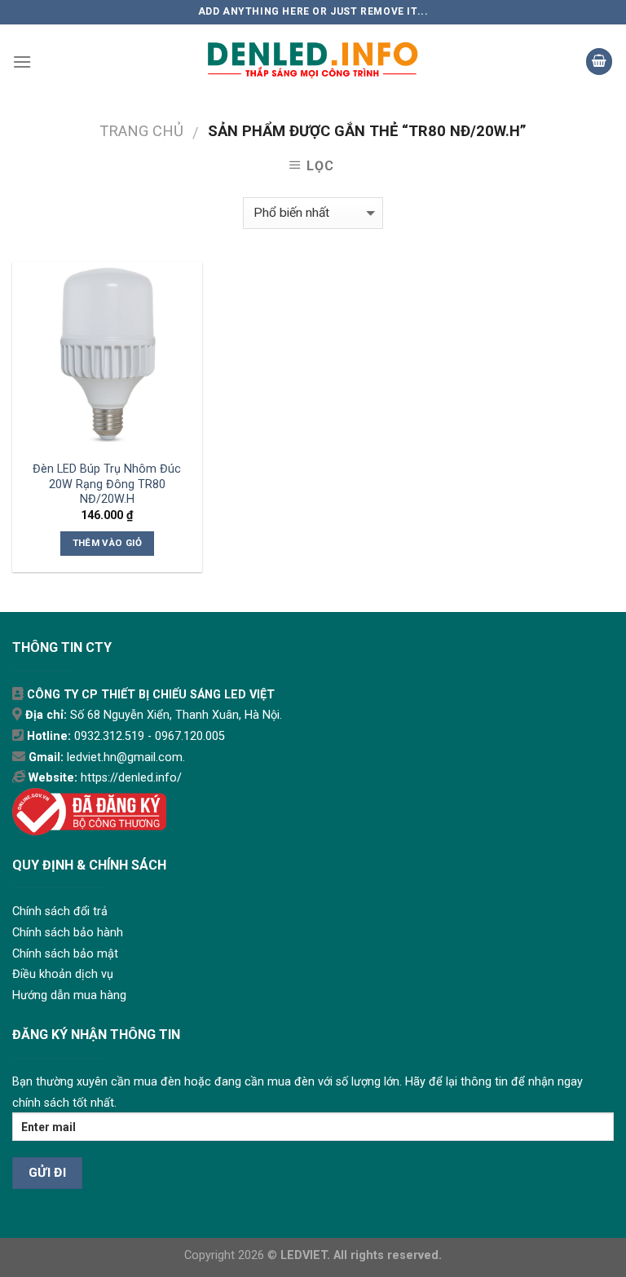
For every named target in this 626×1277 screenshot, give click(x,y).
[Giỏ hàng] (599, 61)
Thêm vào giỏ (107, 542)
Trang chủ (141, 130)
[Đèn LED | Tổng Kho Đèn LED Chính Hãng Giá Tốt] (313, 61)
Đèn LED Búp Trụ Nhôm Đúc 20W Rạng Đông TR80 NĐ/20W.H (107, 484)
